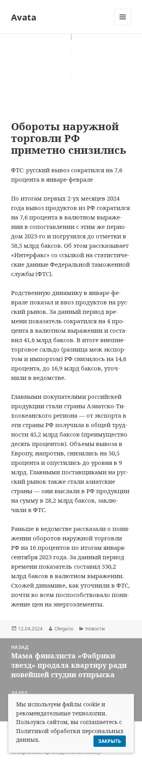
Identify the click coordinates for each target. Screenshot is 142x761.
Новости (95, 628)
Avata (23, 17)
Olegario (63, 628)
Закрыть (109, 741)
